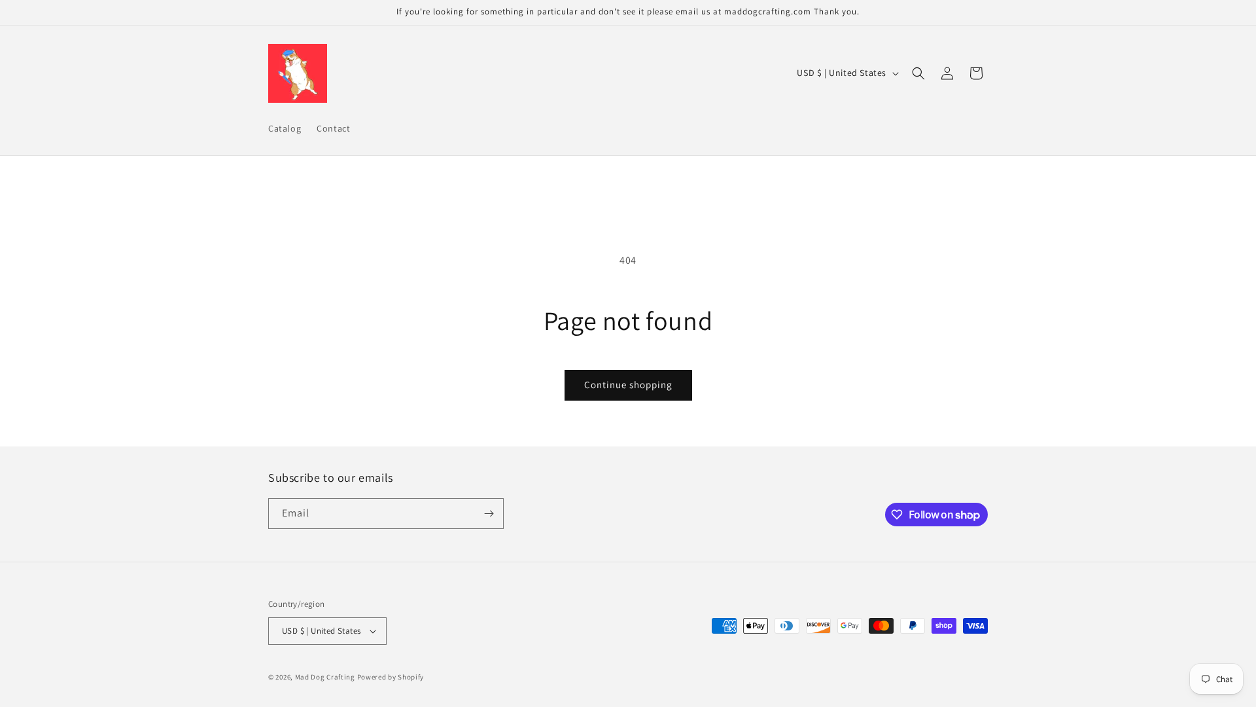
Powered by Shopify (391, 676)
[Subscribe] (488, 513)
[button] (918, 73)
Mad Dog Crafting (325, 676)
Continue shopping (628, 384)
